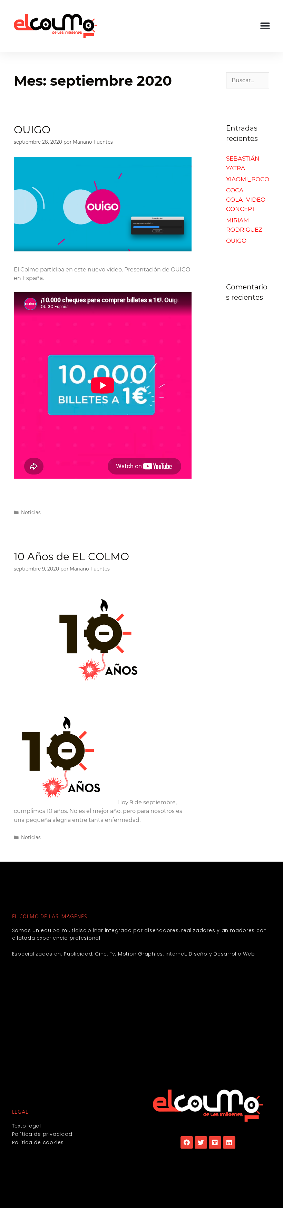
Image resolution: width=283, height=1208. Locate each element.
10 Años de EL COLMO (71, 556)
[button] (265, 26)
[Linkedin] (229, 1142)
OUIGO (32, 129)
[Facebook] (186, 1142)
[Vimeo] (215, 1142)
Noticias (31, 512)
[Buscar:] (247, 80)
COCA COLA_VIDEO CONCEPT (245, 199)
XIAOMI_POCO (247, 179)
